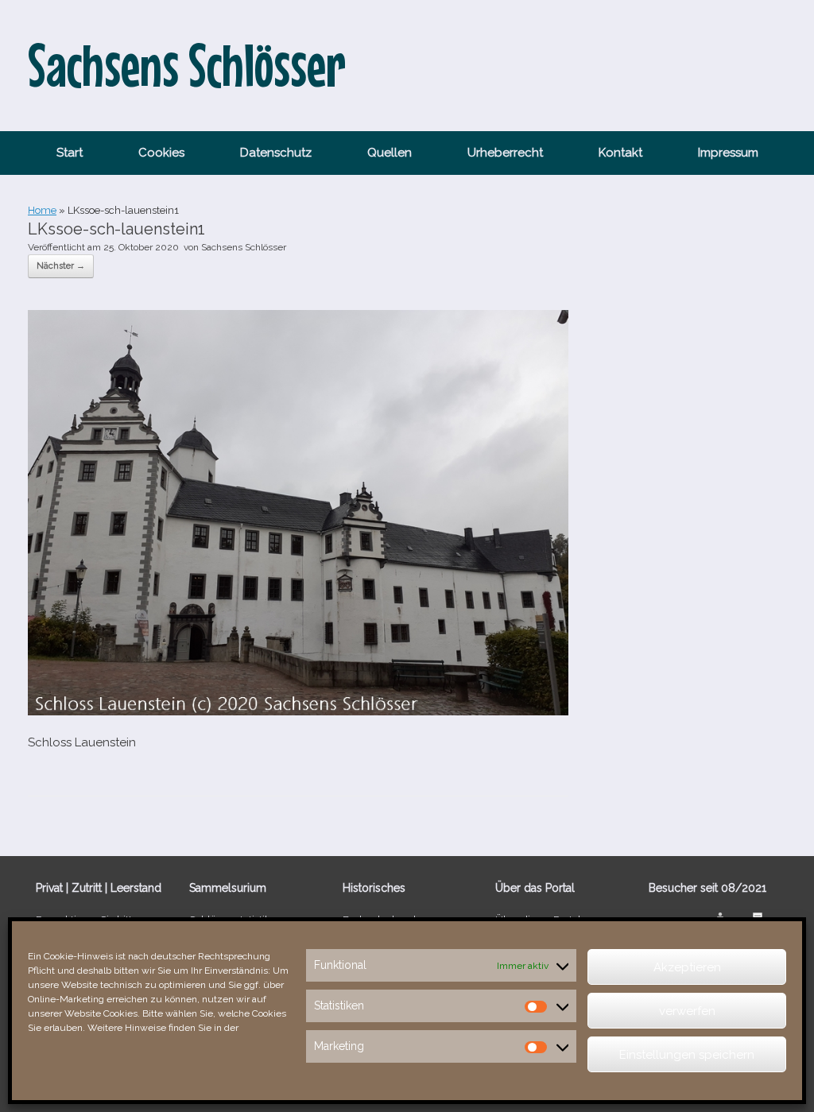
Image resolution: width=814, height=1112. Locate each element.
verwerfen (687, 1011)
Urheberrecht (505, 152)
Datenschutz (276, 152)
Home (42, 210)
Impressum (728, 152)
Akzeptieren (687, 967)
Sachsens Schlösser (243, 247)
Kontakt (620, 152)
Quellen (389, 152)
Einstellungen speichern (686, 1055)
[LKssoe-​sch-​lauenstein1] (298, 711)
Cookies (161, 152)
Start (69, 152)
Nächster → (61, 266)
